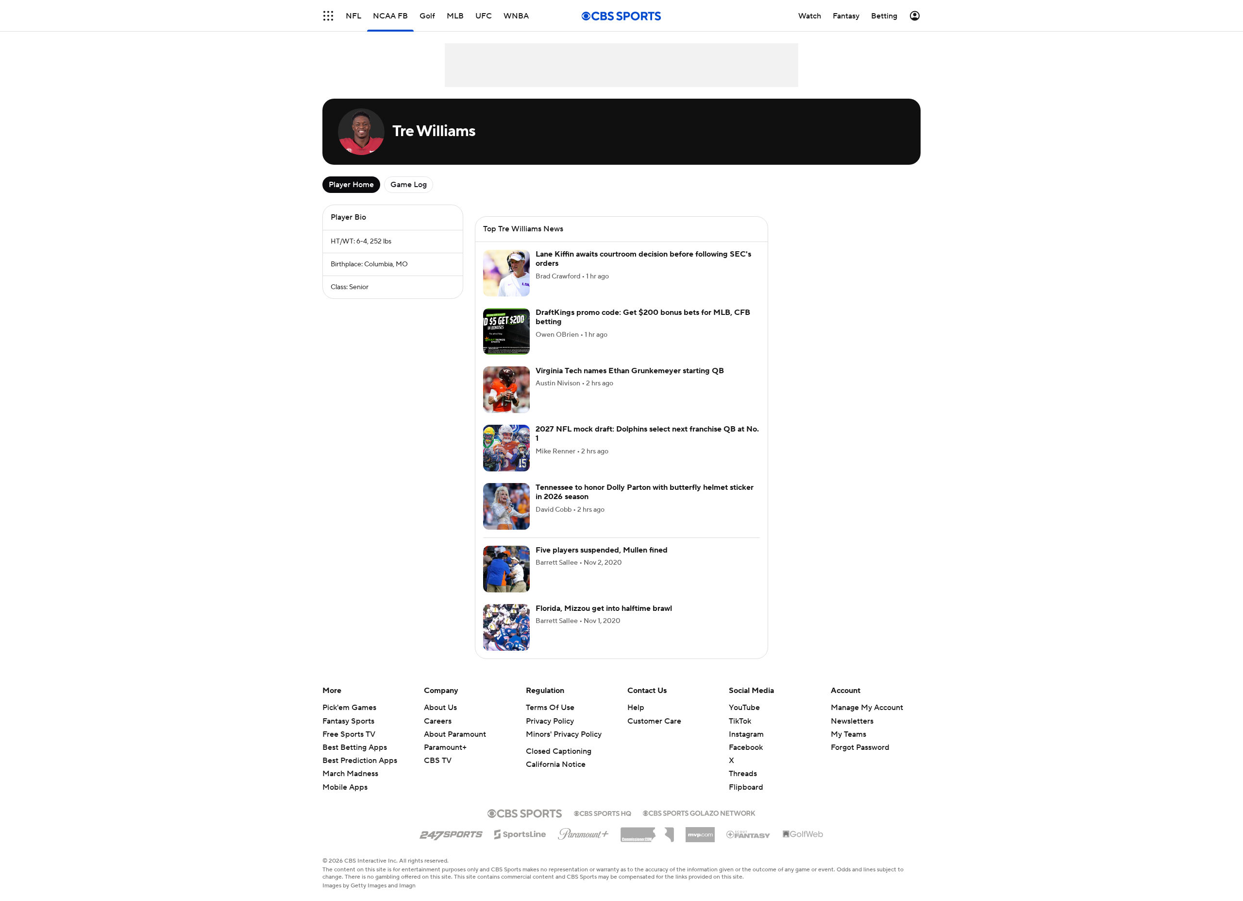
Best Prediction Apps (359, 760)
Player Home (351, 185)
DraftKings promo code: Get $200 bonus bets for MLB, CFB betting (643, 317)
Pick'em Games (349, 707)
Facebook (746, 747)
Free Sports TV (348, 734)
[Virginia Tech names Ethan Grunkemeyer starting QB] (506, 389)
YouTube (744, 707)
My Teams (848, 734)
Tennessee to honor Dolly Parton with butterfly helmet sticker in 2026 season (645, 492)
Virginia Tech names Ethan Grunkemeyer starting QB (630, 371)
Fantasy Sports (348, 721)
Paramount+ (445, 747)
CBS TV (438, 760)
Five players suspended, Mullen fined (602, 550)
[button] (328, 16)
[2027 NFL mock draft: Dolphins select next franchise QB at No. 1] (506, 448)
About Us (440, 707)
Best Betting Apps (354, 747)
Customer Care (654, 721)
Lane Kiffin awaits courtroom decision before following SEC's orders (643, 258)
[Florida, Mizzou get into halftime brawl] (506, 627)
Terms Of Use (550, 707)
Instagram (746, 734)
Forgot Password (860, 747)
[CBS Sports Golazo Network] (699, 812)
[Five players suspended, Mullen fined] (506, 569)
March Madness (350, 774)
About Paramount (455, 734)
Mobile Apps (345, 787)
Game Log (408, 185)
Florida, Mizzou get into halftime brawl (604, 608)
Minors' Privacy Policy (564, 734)
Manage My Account (867, 707)
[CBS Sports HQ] (602, 812)
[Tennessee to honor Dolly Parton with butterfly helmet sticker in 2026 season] (506, 506)
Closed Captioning (558, 751)
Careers (438, 721)
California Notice (556, 764)
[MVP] (700, 831)
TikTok (740, 721)
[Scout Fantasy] (748, 834)
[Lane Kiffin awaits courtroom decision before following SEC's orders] (506, 273)
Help (635, 707)
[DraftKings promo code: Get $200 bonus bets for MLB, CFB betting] (506, 331)
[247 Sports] (451, 832)
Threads (743, 774)
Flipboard (746, 787)
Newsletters (852, 721)
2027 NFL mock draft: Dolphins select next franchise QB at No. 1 (647, 433)
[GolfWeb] (803, 834)
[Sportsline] (520, 833)
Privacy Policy (550, 721)
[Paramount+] (583, 832)
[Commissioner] (647, 831)
